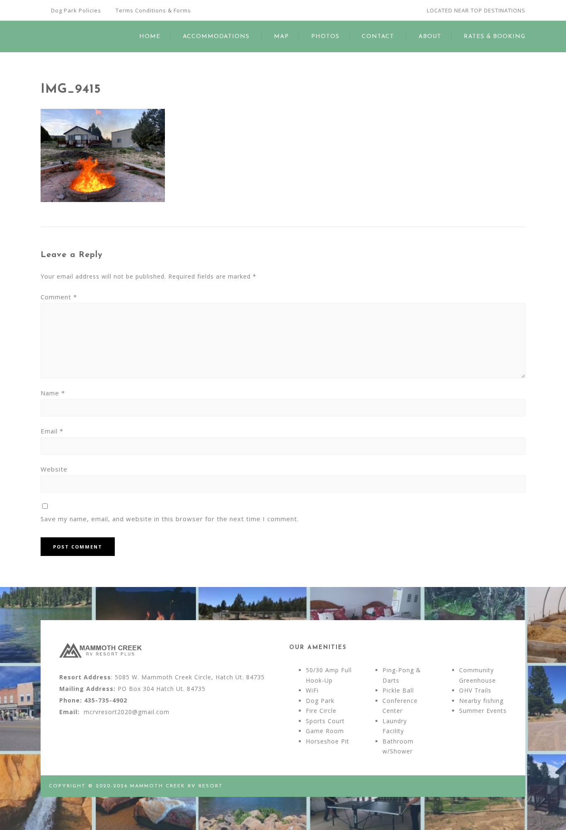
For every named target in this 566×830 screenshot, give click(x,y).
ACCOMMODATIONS (216, 37)
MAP (281, 37)
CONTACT (378, 37)
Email (52, 431)
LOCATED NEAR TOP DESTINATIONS (476, 10)
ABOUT (429, 37)
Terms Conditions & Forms (153, 10)
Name (53, 393)
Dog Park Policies (76, 10)
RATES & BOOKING (494, 37)
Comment (59, 297)
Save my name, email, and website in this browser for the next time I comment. (170, 519)
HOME (149, 37)
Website (54, 469)
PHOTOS (325, 37)
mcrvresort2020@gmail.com (126, 712)
